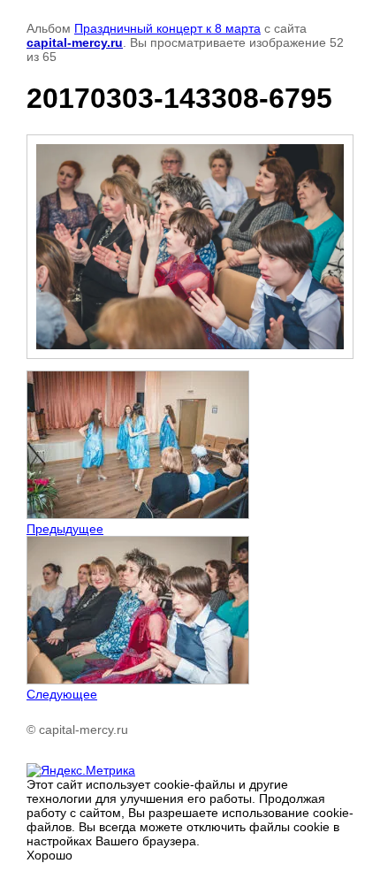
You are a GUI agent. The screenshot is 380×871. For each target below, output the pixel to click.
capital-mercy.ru (75, 42)
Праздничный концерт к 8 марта (167, 28)
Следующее (62, 694)
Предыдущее (65, 529)
